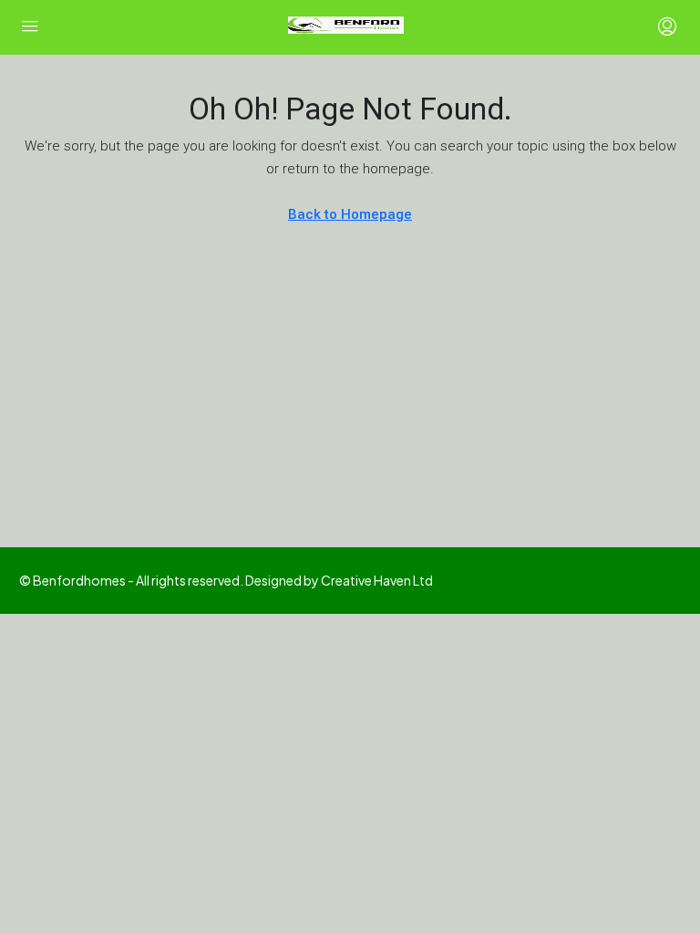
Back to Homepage (350, 214)
